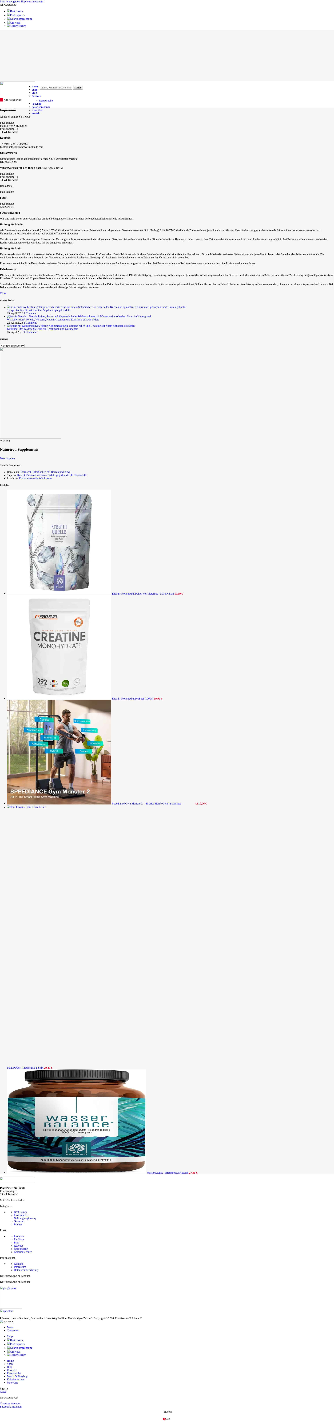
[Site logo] (17, 94)
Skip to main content (32, 1)
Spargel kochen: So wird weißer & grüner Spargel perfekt (38, 310)
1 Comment (30, 313)
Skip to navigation (10, 1)
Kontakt (18, 1263)
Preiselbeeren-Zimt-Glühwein (35, 478)
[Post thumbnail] (96, 307)
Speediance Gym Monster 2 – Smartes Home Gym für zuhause (147, 803)
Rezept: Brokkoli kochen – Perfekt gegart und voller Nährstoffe (52, 475)
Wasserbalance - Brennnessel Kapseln (168, 1172)
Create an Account (10, 1403)
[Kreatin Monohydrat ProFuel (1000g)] (59, 698)
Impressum (20, 1266)
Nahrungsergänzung (25, 1218)
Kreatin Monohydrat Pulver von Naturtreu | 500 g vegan (143, 593)
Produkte (19, 1236)
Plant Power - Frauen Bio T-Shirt (25, 1067)
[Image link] (17, 1182)
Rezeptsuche (46, 100)
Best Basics (20, 1211)
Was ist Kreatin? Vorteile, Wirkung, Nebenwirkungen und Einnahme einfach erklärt (53, 319)
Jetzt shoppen (7, 458)
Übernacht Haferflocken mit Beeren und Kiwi (44, 471)
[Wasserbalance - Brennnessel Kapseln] (77, 1172)
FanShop (19, 1239)
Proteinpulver (21, 1215)
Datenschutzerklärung (26, 1269)
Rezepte (18, 1245)
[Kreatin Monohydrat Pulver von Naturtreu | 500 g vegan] (59, 593)
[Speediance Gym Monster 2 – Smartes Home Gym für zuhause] (59, 803)
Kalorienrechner (23, 1251)
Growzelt (19, 1221)
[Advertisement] (167, 54)
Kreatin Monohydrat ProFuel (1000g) (133, 698)
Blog (16, 1242)
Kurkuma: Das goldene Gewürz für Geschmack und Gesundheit (42, 328)
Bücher (18, 1224)
